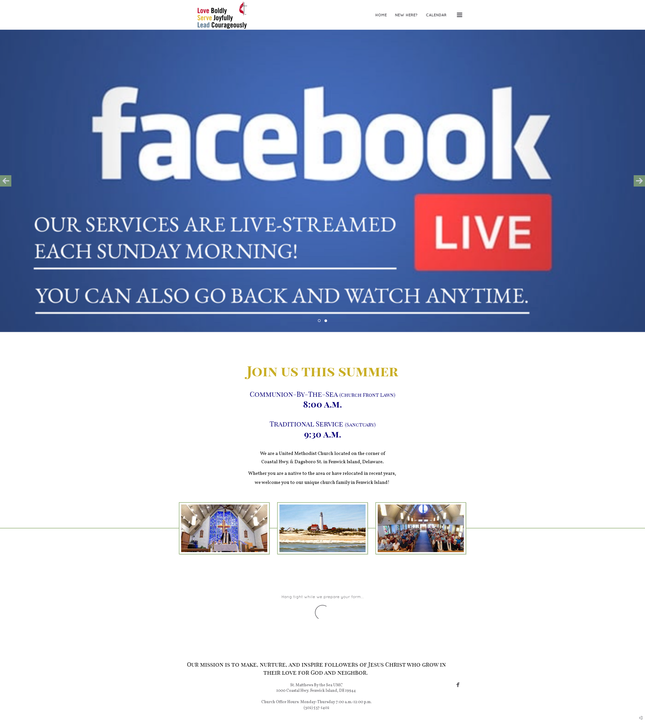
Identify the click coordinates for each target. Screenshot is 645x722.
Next (639, 181)
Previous (5, 181)
